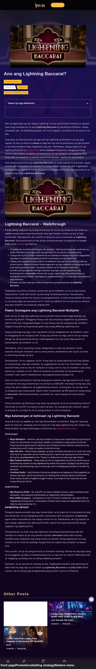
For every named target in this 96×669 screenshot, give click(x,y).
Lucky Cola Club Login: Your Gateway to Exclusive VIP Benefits (24, 640)
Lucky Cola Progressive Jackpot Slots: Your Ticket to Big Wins (68, 615)
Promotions (23, 665)
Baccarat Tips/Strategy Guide (16, 93)
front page (8, 665)
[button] (87, 103)
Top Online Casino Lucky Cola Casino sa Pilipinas (22, 615)
